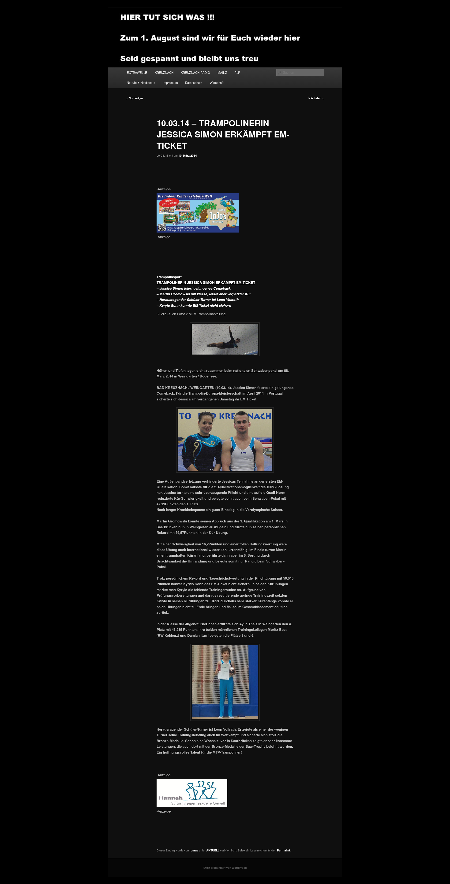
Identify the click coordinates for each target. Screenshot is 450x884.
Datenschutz (193, 82)
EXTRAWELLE (137, 72)
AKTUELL (212, 850)
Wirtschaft (217, 82)
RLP (237, 72)
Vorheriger (134, 98)
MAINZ (222, 72)
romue (194, 850)
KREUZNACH (164, 72)
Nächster (316, 98)
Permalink (284, 850)
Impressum (170, 82)
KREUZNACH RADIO (195, 72)
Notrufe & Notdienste (141, 82)
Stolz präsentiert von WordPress (225, 868)
